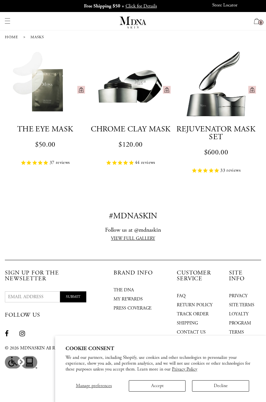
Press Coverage (132, 308)
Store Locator (224, 5)
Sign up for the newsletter (32, 276)
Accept (157, 386)
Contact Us (191, 332)
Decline (221, 386)
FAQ (181, 296)
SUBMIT (73, 296)
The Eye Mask (45, 129)
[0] (257, 22)
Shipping (187, 323)
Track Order (193, 314)
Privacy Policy (184, 369)
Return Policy (194, 305)
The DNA (124, 290)
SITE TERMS (241, 305)
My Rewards (128, 299)
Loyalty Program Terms (240, 323)
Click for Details (141, 6)
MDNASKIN (32, 348)
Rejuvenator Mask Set (215, 133)
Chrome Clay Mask (131, 129)
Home (11, 37)
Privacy (238, 296)
